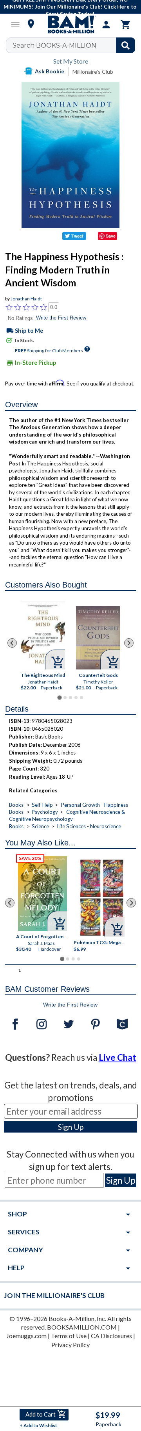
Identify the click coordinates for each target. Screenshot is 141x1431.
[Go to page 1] (59, 697)
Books (16, 805)
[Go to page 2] (65, 697)
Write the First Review (61, 318)
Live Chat (117, 1057)
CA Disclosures (111, 1335)
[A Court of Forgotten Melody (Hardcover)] (42, 893)
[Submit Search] (125, 45)
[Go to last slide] (12, 643)
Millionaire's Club (92, 71)
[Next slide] (129, 643)
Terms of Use (69, 1335)
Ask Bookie (49, 71)
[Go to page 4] (76, 697)
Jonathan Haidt (26, 299)
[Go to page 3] (70, 697)
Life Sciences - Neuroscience (89, 826)
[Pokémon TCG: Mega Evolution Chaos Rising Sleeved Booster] (102, 898)
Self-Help (42, 805)
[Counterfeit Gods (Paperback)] (98, 637)
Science (40, 826)
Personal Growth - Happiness (94, 805)
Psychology (45, 812)
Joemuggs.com (26, 1335)
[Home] (70, 25)
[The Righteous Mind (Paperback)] (43, 635)
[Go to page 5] (81, 697)
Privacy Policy (70, 1344)
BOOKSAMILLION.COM (82, 1327)
